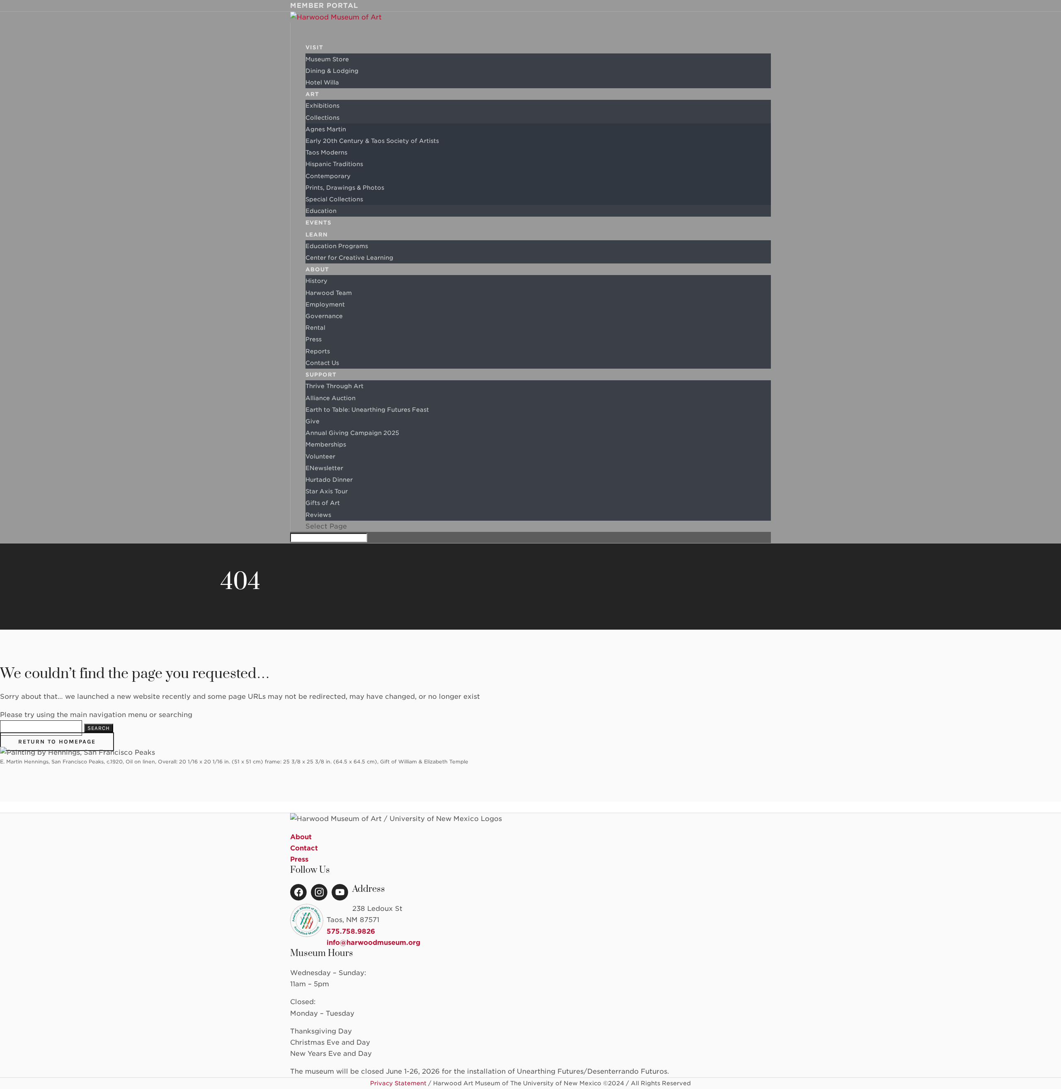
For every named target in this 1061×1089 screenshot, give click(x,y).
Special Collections (334, 199)
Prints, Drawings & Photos (344, 187)
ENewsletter (324, 468)
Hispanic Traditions (334, 164)
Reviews (318, 515)
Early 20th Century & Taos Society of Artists (372, 141)
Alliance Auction (330, 398)
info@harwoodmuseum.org (373, 943)
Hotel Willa (322, 82)
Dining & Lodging (332, 71)
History (316, 281)
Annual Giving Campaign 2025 (352, 433)
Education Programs (336, 246)
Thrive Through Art (334, 386)
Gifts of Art (322, 503)
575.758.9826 (351, 931)
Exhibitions (322, 105)
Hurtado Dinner (329, 479)
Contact (304, 848)
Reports (317, 351)
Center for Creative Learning (349, 257)
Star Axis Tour (326, 491)
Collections (322, 117)
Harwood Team (328, 293)
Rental (315, 327)
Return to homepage (57, 741)
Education (321, 211)
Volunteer (320, 456)
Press (313, 339)
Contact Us (322, 363)
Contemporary (328, 176)
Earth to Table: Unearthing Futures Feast (367, 409)
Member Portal (324, 6)
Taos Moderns (326, 152)
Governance (324, 316)
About (301, 837)
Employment (325, 304)
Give (312, 421)
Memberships (325, 444)
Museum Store (327, 59)
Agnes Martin (325, 129)
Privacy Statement (398, 1083)
